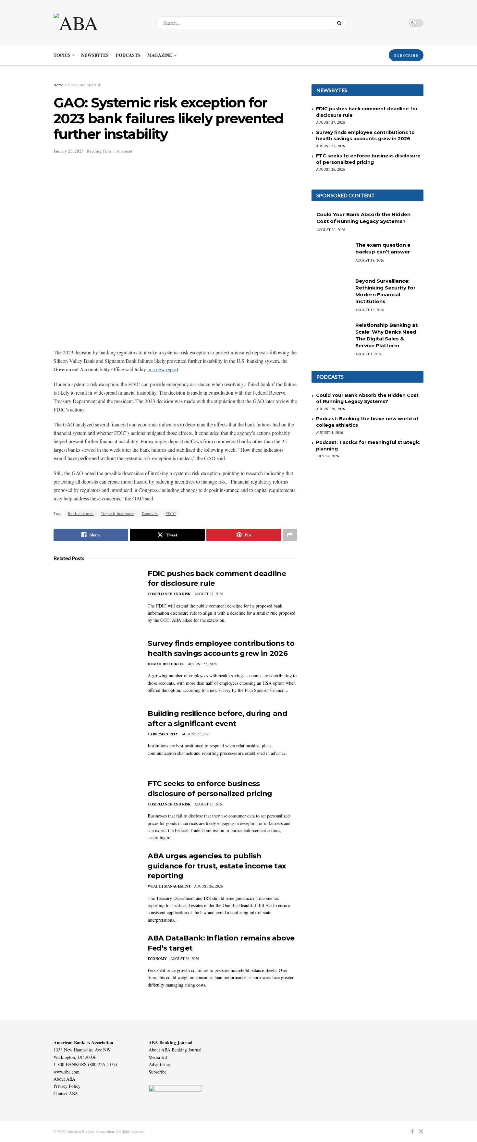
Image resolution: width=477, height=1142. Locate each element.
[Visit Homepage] (99, 22)
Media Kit (158, 1057)
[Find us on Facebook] (412, 1131)
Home (58, 84)
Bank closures (81, 513)
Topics (62, 55)
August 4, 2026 (329, 432)
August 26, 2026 (208, 804)
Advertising (159, 1064)
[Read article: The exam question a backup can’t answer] (331, 255)
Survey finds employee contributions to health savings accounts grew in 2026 (365, 135)
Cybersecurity (163, 734)
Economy (157, 958)
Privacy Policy (67, 1086)
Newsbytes (95, 55)
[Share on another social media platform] (290, 535)
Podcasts (128, 55)
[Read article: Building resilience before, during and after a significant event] (96, 739)
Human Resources (166, 664)
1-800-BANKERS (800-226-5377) (85, 1064)
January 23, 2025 (69, 151)
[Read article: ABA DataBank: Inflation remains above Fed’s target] (96, 963)
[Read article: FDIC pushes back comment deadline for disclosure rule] (96, 599)
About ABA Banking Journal (175, 1050)
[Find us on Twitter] (420, 1131)
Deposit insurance (117, 513)
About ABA (64, 1079)
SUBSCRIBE (406, 55)
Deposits (150, 513)
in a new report (162, 369)
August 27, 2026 (208, 593)
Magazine (159, 55)
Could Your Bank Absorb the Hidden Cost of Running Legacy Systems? (367, 398)
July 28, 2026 (327, 455)
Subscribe (157, 1072)
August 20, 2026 (330, 229)
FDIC (170, 513)
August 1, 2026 (368, 353)
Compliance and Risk (84, 84)
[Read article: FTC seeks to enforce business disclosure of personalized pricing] (96, 809)
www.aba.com (67, 1072)
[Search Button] (340, 22)
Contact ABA (66, 1093)
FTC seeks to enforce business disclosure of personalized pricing (368, 159)
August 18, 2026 (369, 260)
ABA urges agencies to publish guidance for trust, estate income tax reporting (217, 866)
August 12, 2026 (369, 309)
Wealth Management (169, 886)
